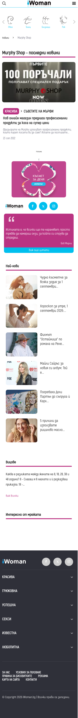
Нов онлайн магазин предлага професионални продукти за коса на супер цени (35, 120)
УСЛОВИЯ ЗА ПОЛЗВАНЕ (28, 672)
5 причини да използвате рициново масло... (52, 425)
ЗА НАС (6, 672)
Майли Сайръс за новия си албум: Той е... (53, 368)
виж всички (12, 496)
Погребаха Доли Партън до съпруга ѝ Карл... (55, 396)
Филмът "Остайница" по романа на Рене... (52, 339)
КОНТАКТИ (31, 679)
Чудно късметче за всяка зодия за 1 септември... (53, 282)
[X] (43, 206)
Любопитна (10, 647)
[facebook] (32, 206)
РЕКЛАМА (43, 676)
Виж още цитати (39, 250)
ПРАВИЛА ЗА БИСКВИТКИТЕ (17, 676)
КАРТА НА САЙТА (11, 679)
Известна (9, 633)
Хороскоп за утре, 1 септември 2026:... (54, 308)
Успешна (9, 605)
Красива (11, 111)
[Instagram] (53, 206)
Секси (6, 619)
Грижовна (9, 591)
